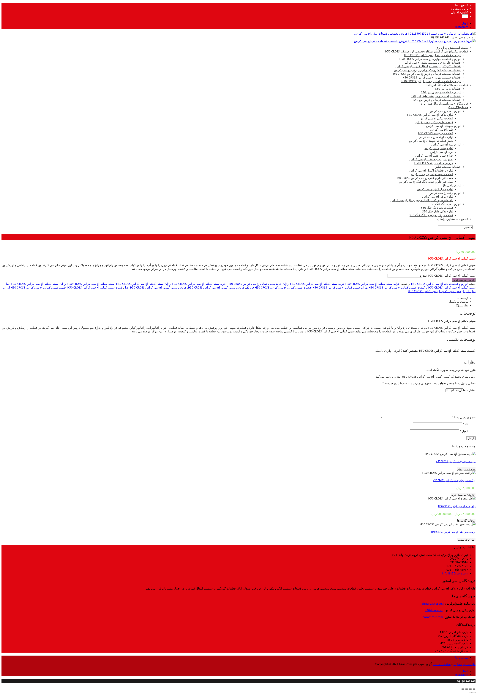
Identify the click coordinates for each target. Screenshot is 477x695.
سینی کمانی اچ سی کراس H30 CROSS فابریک (274, 287)
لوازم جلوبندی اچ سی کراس (443, 126)
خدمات (457, 107)
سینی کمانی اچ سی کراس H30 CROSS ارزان (87, 284)
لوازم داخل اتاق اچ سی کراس (435, 189)
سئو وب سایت (442, 664)
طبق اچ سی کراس (441, 129)
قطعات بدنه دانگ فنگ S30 (437, 207)
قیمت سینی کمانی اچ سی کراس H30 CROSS (94, 287)
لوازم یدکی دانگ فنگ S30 (445, 204)
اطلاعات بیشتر (466, 469)
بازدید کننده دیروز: (456, 643)
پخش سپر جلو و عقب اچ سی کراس (431, 159)
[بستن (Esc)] (474, 689)
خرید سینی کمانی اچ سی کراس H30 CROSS (254, 284)
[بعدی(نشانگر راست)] (470, 692)
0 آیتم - (459, 12)
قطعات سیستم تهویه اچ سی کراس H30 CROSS (431, 77)
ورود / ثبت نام (459, 8)
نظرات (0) (462, 305)
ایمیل (464, 431)
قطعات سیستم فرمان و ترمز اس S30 (437, 100)
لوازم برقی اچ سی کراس (445, 193)
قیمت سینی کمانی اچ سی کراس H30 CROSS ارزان (34, 287)
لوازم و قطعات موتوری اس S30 (441, 92)
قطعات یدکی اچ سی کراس (426, 51)
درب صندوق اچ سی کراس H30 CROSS (456, 461)
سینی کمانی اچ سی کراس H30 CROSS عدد (449, 275)
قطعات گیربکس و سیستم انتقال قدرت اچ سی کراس (428, 66)
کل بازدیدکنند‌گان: (457, 651)
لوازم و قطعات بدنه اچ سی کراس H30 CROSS (432, 55)
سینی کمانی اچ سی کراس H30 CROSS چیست (331, 287)
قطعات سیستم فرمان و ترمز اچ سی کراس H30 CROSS (426, 74)
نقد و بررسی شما (464, 417)
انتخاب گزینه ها (466, 520)
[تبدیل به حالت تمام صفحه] (466, 689)
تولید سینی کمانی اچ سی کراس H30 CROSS (372, 284)
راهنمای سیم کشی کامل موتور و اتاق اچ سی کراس (421, 200)
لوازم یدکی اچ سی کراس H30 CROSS (430, 114)
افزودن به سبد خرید (464, 279)
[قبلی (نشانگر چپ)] (474, 692)
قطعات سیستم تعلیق (448, 167)
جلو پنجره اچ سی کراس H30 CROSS (457, 506)
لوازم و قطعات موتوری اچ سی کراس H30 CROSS (430, 59)
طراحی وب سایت (465, 664)
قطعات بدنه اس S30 (448, 88)
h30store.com (434, 610)
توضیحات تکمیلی (458, 301)
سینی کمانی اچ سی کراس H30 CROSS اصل (32, 284)
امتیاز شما (469, 390)
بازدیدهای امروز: (457, 632)
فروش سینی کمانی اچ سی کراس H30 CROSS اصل (155, 287)
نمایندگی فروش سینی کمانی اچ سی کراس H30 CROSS (442, 291)
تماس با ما (461, 5)
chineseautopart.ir (433, 603)
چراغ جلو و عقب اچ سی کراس (434, 155)
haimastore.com (433, 617)
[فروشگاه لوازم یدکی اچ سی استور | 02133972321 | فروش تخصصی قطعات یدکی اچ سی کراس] (415, 33)
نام (465, 424)
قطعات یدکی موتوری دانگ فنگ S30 (431, 215)
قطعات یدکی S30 (447, 85)
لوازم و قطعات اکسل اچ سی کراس (431, 170)
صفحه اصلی (452, 47)
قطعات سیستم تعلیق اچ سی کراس (431, 174)
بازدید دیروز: (460, 639)
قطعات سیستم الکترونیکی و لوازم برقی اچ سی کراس (427, 70)
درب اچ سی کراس (441, 152)
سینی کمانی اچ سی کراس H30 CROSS (139, 284)
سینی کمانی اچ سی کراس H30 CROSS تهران (388, 287)
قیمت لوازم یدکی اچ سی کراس (434, 122)
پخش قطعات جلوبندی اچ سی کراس (431, 140)
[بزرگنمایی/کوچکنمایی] (462, 689)
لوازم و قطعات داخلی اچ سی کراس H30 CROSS (431, 81)
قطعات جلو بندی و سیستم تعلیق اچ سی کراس (432, 62)
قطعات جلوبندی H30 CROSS (435, 133)
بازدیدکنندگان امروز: (455, 636)
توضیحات (462, 298)
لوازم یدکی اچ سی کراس (445, 111)
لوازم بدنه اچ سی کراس (446, 144)
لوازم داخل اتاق (451, 185)
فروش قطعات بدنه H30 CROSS (433, 163)
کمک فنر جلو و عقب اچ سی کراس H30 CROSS (424, 178)
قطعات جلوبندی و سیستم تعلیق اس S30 (436, 96)
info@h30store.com (455, 573)
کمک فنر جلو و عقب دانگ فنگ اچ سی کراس (426, 181)
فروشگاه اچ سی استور (444, 103)
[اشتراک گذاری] (470, 689)
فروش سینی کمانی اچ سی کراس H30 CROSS (216, 287)
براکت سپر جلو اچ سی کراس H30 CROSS (454, 480)
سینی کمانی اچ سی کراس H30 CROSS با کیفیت (446, 287)
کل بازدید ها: (460, 647)
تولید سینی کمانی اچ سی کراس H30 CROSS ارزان (313, 284)
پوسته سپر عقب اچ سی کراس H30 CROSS (453, 532)
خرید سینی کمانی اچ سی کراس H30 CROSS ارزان (195, 284)
